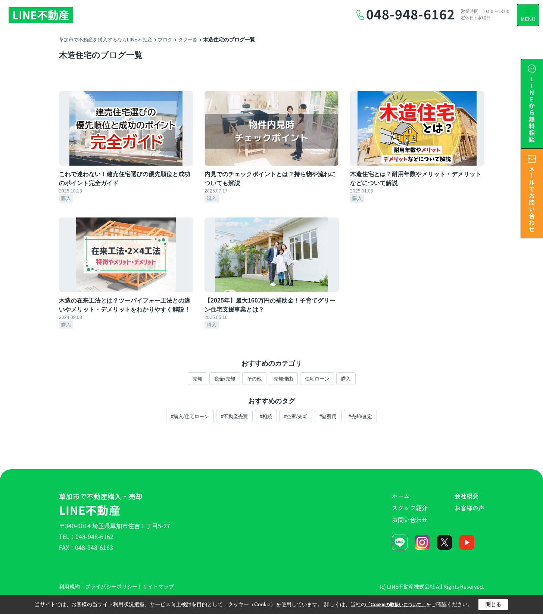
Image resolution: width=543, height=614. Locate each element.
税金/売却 (224, 379)
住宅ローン (317, 379)
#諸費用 (328, 416)
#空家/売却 (296, 416)
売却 (197, 379)
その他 (254, 379)
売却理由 (283, 379)
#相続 (266, 416)
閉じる (493, 604)
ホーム (401, 496)
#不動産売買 (234, 416)
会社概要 (466, 496)
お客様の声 (469, 508)
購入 (346, 379)
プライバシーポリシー (111, 586)
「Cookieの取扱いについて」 (396, 604)
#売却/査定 (360, 416)
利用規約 (69, 586)
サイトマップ (158, 586)
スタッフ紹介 (410, 508)
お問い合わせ (410, 520)
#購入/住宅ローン (190, 416)
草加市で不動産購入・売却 (101, 505)
